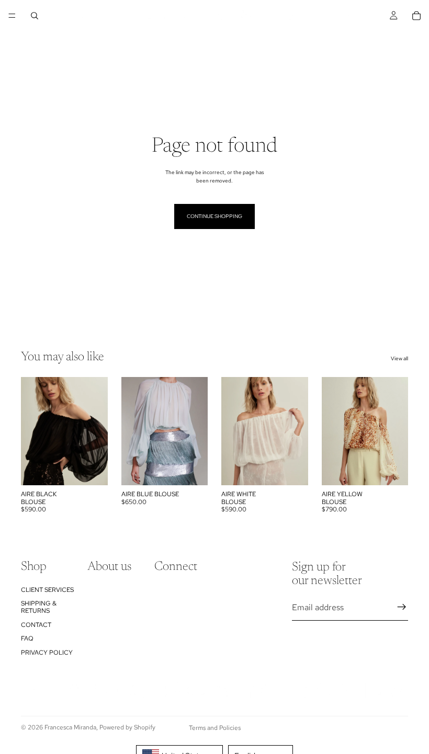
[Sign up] (402, 607)
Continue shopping (214, 216)
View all (399, 358)
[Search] (34, 15)
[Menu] (12, 16)
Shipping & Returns (39, 607)
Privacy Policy (47, 652)
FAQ (27, 638)
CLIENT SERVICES (47, 590)
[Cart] (416, 15)
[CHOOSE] (91, 469)
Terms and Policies (215, 728)
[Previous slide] (32, 431)
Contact (36, 625)
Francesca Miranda (70, 727)
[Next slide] (96, 431)
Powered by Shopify (127, 727)
